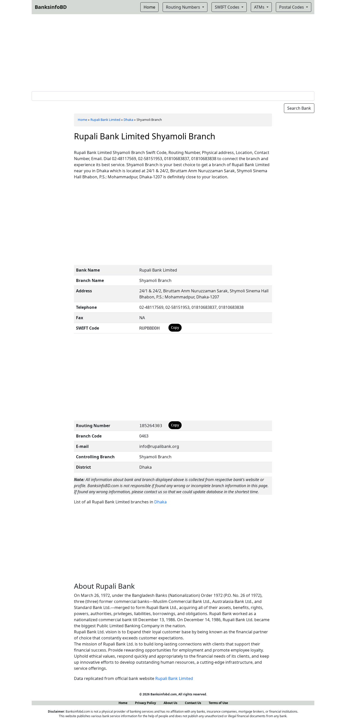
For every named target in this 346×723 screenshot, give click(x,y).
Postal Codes (292, 7)
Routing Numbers (183, 7)
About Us (170, 703)
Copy (175, 328)
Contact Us (193, 703)
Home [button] (149, 7)
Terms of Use (218, 703)
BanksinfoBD (51, 7)
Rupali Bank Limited (105, 119)
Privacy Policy (145, 703)
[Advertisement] (173, 51)
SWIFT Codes (227, 7)
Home (82, 119)
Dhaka (128, 119)
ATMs (259, 7)
